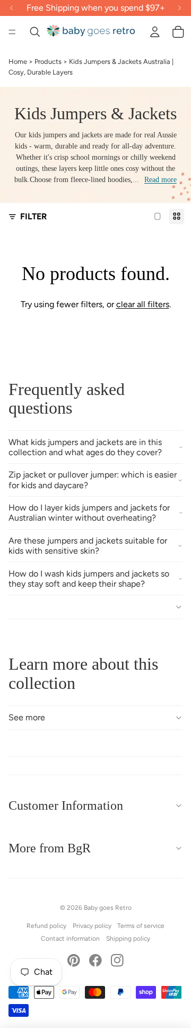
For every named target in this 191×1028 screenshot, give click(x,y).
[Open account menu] (155, 32)
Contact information (70, 938)
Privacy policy (92, 926)
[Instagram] (117, 960)
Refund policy (46, 926)
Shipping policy (128, 938)
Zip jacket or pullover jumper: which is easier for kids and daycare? (92, 480)
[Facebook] (95, 960)
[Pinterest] (74, 960)
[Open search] (35, 32)
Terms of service (140, 926)
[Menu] (12, 32)
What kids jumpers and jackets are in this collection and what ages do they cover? (85, 447)
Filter (33, 216)
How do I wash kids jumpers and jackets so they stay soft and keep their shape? (88, 579)
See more (26, 717)
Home (17, 61)
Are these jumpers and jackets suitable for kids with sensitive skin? (87, 546)
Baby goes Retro (108, 907)
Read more (160, 180)
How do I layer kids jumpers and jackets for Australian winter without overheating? (89, 513)
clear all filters (142, 304)
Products (48, 61)
